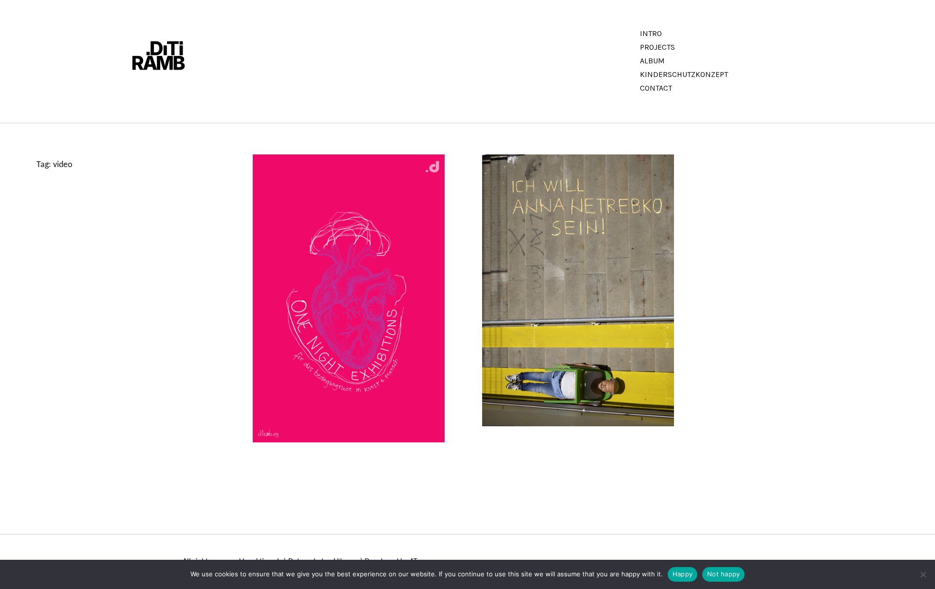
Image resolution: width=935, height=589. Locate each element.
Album (652, 60)
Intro (651, 33)
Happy (682, 574)
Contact (656, 88)
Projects (657, 47)
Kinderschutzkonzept (684, 74)
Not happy (723, 574)
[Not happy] (923, 574)
